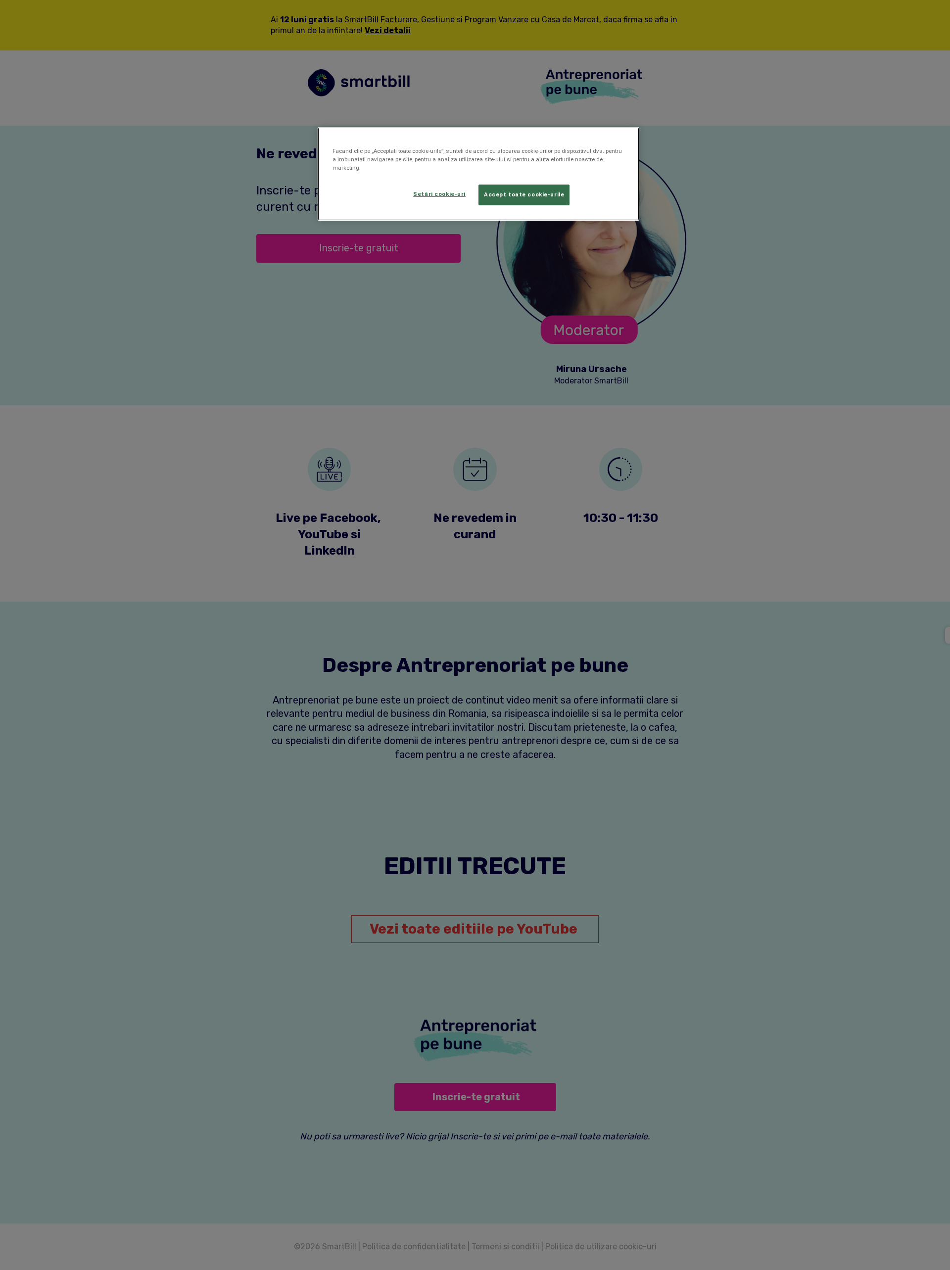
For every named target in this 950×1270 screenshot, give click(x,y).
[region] (478, 174)
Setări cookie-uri (439, 193)
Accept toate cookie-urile (524, 194)
